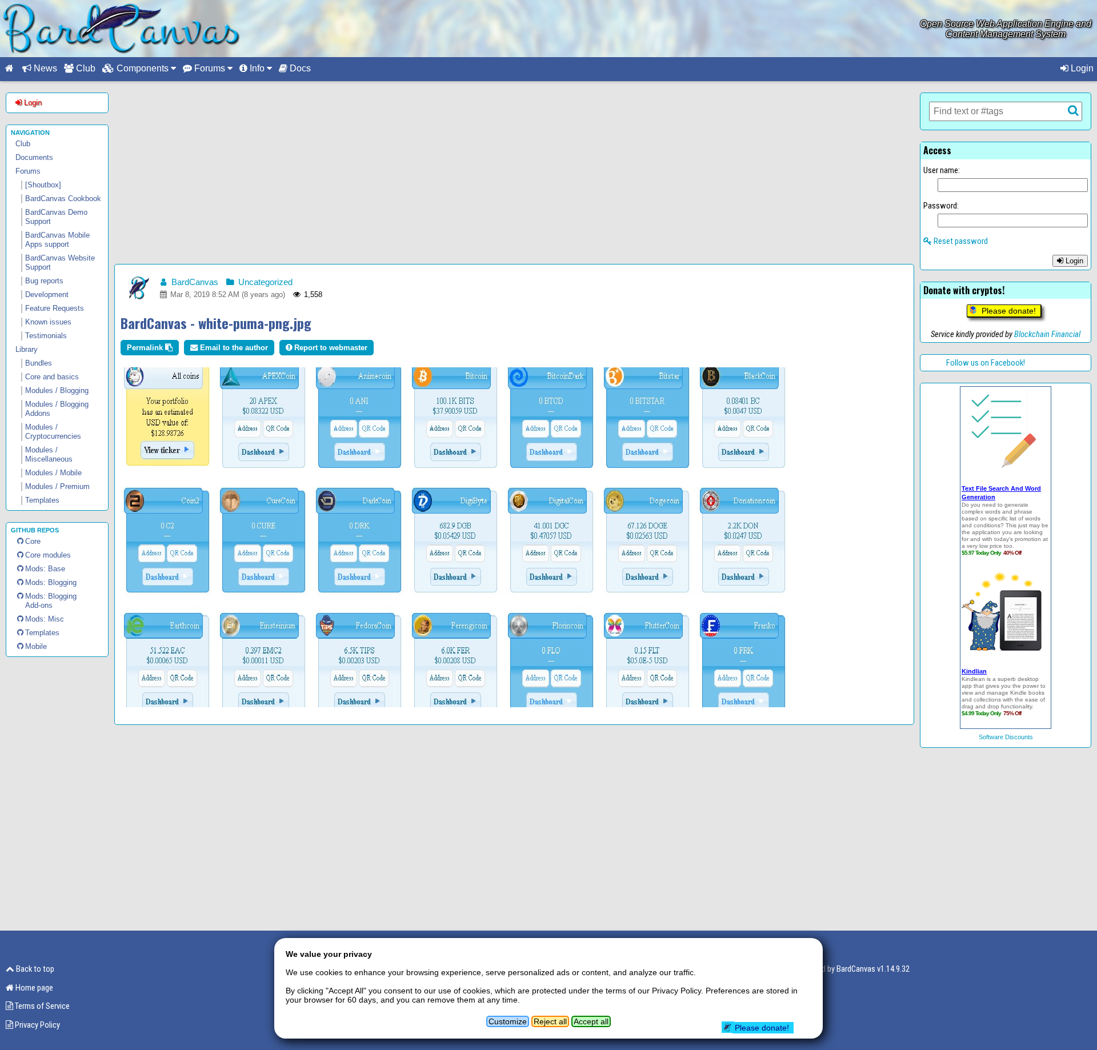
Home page (33, 988)
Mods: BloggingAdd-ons (51, 601)
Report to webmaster (329, 347)
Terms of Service (41, 1006)
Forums (28, 171)
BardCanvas (193, 282)
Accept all (591, 1021)
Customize (508, 1021)
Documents (34, 157)
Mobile (36, 646)
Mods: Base (45, 568)
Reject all (550, 1021)
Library (26, 349)
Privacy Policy (36, 1025)
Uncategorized (264, 282)
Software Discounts (1006, 737)
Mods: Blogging (51, 582)
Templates (42, 632)
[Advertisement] (514, 173)
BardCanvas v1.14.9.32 (873, 969)
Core (33, 541)
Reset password (960, 241)
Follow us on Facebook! (985, 363)
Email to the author (233, 347)
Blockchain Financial (1047, 334)
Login (1081, 68)
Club (84, 68)
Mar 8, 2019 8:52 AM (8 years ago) (226, 294)
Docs (299, 68)
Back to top (34, 969)
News (44, 68)
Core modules (48, 555)
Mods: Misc (44, 619)
